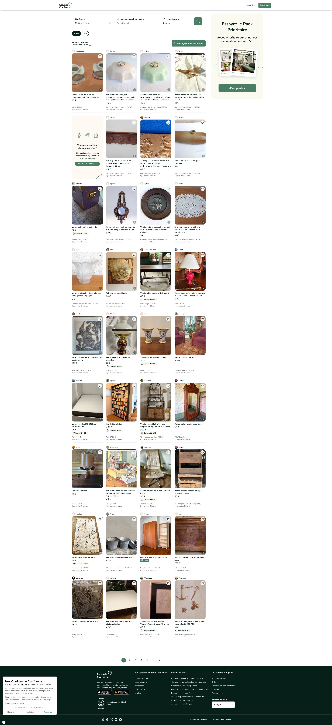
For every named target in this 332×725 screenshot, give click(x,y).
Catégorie (80, 19)
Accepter (48, 712)
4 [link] (141, 660)
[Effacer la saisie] (155, 23)
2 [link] (129, 660)
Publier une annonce (87, 164)
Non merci (11, 712)
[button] (3, 722)
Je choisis (30, 712)
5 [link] (147, 660)
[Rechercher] (198, 21)
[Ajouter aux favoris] (100, 56)
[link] (159, 660)
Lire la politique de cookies (15, 703)
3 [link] (135, 660)
